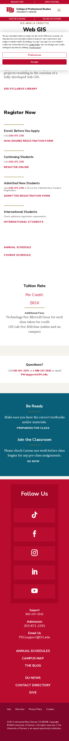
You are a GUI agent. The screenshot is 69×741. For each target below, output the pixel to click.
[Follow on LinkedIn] (34, 571)
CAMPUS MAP (33, 658)
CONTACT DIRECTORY (32, 685)
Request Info (17, 2)
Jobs (9, 709)
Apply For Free (52, 2)
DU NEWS (33, 678)
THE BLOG (33, 665)
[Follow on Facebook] (34, 533)
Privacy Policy (35, 709)
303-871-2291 (21, 370)
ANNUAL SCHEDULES (33, 651)
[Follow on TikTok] (34, 514)
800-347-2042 (34, 614)
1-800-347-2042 (42, 370)
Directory (19, 709)
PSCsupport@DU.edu (34, 374)
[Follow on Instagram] (34, 552)
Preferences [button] (35, 47)
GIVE (33, 692)
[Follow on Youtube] (34, 590)
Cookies (50, 709)
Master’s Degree (17, 19)
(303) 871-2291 (16, 135)
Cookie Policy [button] (34, 44)
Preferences (34, 55)
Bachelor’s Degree (52, 19)
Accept (34, 61)
